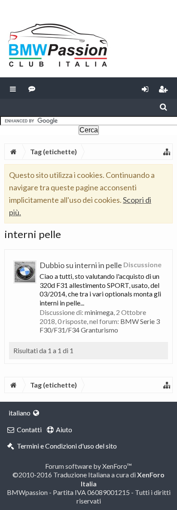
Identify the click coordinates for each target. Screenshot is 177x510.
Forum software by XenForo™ (88, 466)
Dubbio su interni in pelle (81, 265)
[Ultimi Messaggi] (32, 88)
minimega (99, 312)
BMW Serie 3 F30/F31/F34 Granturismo (100, 325)
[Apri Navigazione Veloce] (166, 151)
